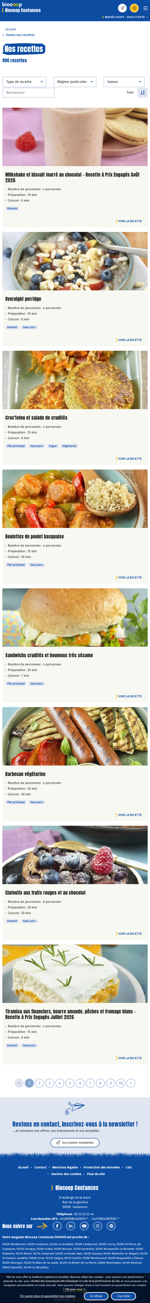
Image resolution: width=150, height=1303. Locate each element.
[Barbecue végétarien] (75, 736)
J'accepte (123, 1296)
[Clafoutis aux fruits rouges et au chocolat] (75, 855)
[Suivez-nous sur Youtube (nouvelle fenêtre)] (84, 1226)
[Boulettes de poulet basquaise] (75, 499)
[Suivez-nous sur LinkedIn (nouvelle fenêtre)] (71, 1226)
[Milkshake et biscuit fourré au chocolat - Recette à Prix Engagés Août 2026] (75, 137)
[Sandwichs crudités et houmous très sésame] (75, 617)
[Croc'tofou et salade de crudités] (75, 380)
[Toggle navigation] (145, 9)
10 (121, 1083)
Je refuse (96, 1296)
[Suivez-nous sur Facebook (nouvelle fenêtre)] (57, 1226)
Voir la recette (130, 221)
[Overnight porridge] (75, 261)
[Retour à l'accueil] (12, 5)
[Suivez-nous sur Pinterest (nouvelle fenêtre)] (111, 1226)
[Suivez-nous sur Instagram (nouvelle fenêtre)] (98, 1226)
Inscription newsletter (78, 1142)
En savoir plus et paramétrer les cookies (47, 1296)
